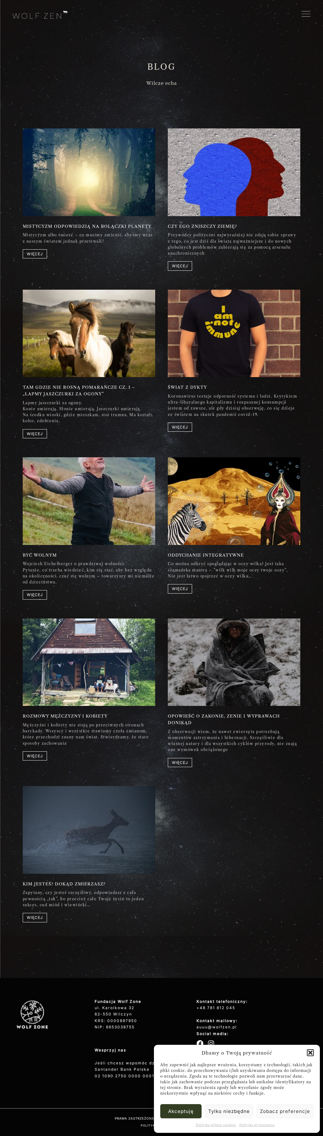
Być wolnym (40, 555)
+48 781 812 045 (216, 1007)
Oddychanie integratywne (206, 555)
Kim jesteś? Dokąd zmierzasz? (64, 883)
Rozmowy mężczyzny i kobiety (65, 716)
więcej (35, 253)
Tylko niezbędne (229, 1111)
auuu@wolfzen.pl (217, 1027)
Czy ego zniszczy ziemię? (202, 226)
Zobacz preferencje (285, 1111)
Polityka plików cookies (216, 1125)
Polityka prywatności (257, 1125)
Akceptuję (181, 1111)
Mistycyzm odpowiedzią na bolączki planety (87, 226)
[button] (310, 1053)
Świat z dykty (187, 387)
